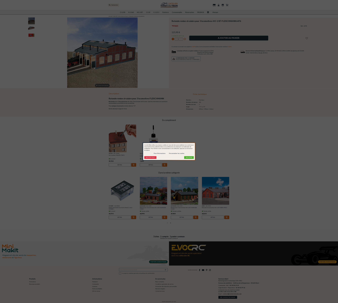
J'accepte (189, 157)
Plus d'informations (159, 153)
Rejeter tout (150, 157)
